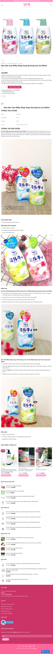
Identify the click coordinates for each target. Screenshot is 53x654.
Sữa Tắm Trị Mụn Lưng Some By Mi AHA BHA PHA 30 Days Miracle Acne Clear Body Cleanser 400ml (9, 470)
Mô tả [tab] (2, 104)
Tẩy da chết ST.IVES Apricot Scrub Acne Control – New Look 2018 (25, 470)
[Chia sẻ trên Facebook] (2, 96)
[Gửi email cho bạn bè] (4, 96)
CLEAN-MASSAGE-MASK (12, 63)
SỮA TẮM (20, 63)
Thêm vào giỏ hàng (14, 87)
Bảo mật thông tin (5, 611)
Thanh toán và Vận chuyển (7, 604)
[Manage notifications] (3, 651)
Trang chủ (3, 63)
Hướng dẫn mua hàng (6, 606)
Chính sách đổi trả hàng (7, 609)
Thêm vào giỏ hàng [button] (6, 475)
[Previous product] (2, 70)
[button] (2, 5)
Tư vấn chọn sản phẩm (6, 613)
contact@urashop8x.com (10, 591)
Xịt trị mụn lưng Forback (41, 469)
